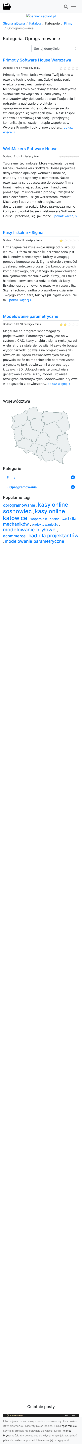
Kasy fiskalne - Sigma (23, 232)
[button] (66, 6)
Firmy (68, 23)
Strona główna (14, 23)
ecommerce (15, 536)
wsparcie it (39, 519)
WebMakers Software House (30, 148)
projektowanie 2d (45, 524)
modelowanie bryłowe (30, 530)
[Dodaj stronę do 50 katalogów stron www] (41, 16)
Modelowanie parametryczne (30, 316)
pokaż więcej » (65, 216)
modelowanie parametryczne (34, 541)
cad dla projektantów (53, 536)
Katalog (35, 23)
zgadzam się (69, 1425)
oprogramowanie (19, 505)
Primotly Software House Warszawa (37, 60)
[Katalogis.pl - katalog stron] (7, 7)
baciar (55, 519)
